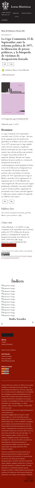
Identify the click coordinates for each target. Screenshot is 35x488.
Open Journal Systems (8, 350)
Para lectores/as (6, 356)
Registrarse (16, 13)
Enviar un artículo (7, 334)
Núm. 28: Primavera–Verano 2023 (13, 31)
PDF (5, 64)
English (3, 342)
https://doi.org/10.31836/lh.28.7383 (17, 119)
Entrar (17, 16)
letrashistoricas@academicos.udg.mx (13, 414)
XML (11, 64)
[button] (8, 75)
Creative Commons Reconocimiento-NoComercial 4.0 (16, 257)
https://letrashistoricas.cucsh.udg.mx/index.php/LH (17, 410)
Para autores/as (6, 358)
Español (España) (6, 344)
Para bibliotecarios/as (8, 361)
